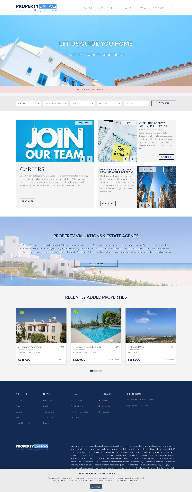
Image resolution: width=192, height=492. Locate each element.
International (49, 412)
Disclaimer (75, 417)
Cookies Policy (77, 406)
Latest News (48, 400)
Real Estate (48, 417)
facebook (105, 400)
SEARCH (165, 103)
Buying (19, 412)
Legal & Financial (23, 423)
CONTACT (160, 7)
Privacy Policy (76, 400)
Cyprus (19, 406)
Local (45, 406)
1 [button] (91, 371)
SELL (111, 7)
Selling (18, 417)
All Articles (20, 400)
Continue (96, 487)
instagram (105, 406)
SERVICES (142, 7)
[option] (55, 164)
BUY (101, 7)
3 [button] (100, 371)
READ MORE (27, 201)
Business (47, 423)
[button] (28, 103)
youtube (105, 412)
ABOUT (89, 7)
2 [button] (95, 371)
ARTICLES (125, 7)
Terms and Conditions (80, 412)
